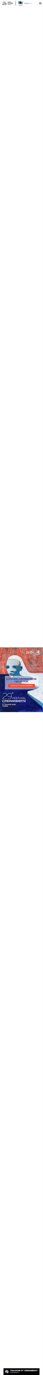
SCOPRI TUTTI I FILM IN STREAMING (21, 685)
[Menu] (40, 3)
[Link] (20, 3)
